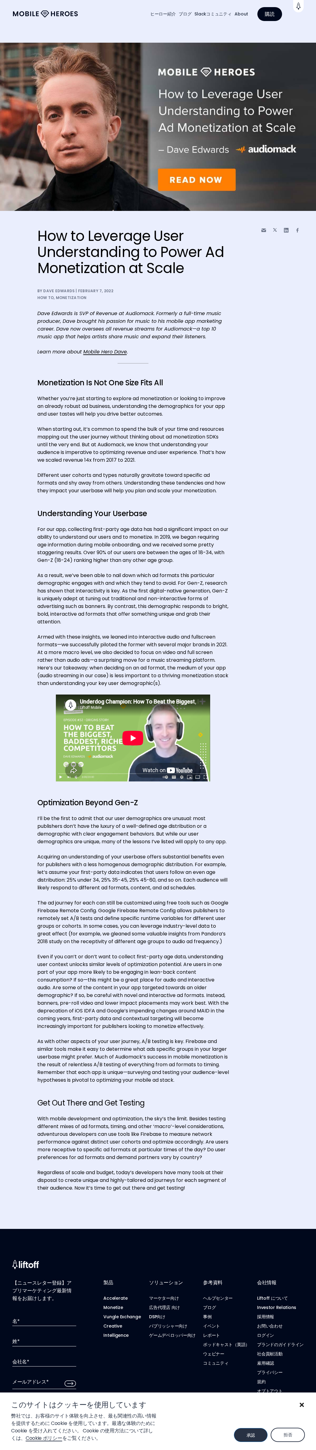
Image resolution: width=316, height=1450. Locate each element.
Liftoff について (272, 1298)
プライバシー (269, 1372)
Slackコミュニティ (212, 14)
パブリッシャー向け (168, 1326)
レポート (211, 1335)
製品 (108, 1282)
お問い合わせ (269, 1326)
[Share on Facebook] (297, 230)
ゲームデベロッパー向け (172, 1335)
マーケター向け (164, 1298)
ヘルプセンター (218, 1298)
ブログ (185, 14)
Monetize (113, 1307)
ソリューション (166, 1282)
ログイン (265, 1335)
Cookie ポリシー (44, 1438)
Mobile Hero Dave (105, 351)
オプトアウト (269, 1391)
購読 (270, 14)
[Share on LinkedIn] (286, 230)
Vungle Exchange (122, 1317)
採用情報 (265, 1317)
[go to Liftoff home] (45, 14)
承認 (251, 1435)
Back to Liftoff (298, 6)
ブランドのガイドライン (280, 1344)
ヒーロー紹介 (163, 14)
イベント (211, 1326)
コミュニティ (215, 1363)
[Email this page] (263, 230)
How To (45, 297)
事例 (207, 1317)
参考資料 (212, 1282)
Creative (112, 1326)
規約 (261, 1382)
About (241, 14)
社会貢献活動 (269, 1354)
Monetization (71, 297)
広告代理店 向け (164, 1307)
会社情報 (266, 1282)
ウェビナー (213, 1354)
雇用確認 (265, 1363)
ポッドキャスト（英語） (226, 1344)
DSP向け (157, 1317)
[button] (302, 1405)
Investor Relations (276, 1307)
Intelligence (116, 1335)
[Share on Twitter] (275, 230)
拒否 (288, 1435)
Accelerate (115, 1298)
